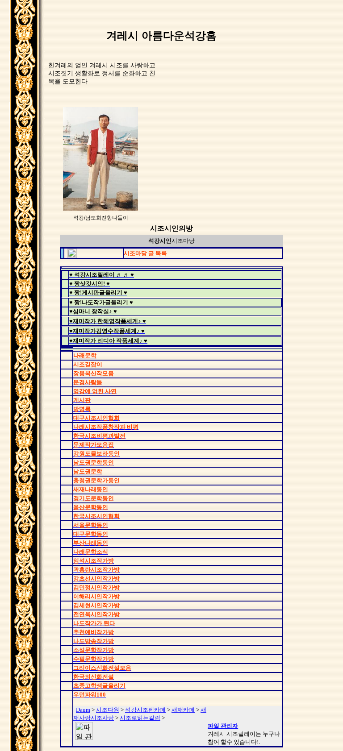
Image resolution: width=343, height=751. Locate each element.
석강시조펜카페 (145, 709)
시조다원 (107, 709)
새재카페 (183, 709)
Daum (83, 709)
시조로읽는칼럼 (140, 717)
